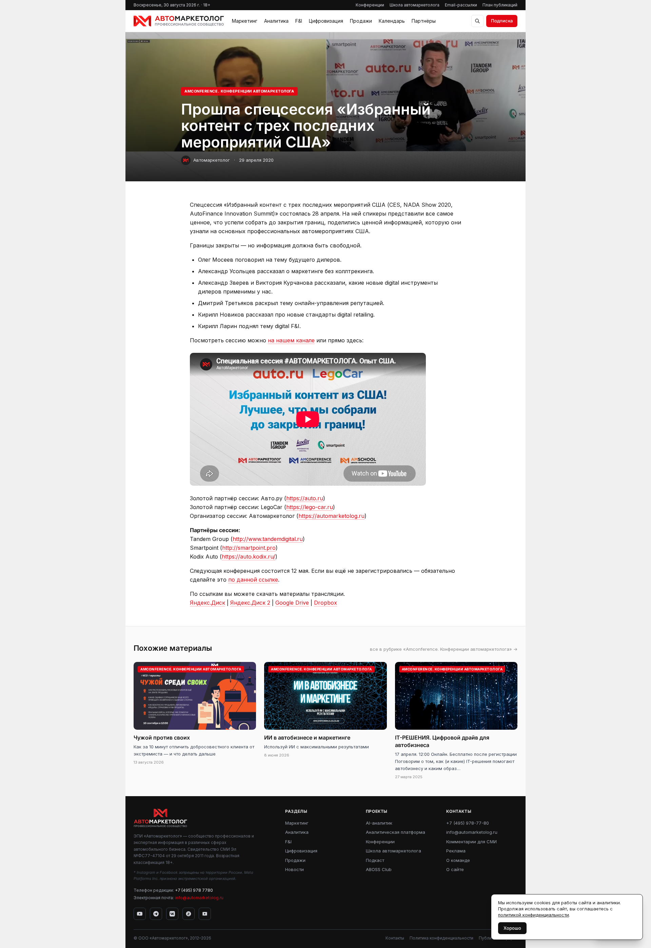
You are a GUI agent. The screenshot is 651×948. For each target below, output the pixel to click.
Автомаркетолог (211, 160)
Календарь (392, 21)
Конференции (370, 4)
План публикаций (499, 4)
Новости (294, 869)
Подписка (502, 20)
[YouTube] (140, 914)
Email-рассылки (461, 4)
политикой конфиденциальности (533, 914)
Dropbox (325, 602)
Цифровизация (326, 21)
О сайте (455, 869)
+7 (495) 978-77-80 (467, 823)
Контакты (395, 938)
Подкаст (375, 860)
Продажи (361, 21)
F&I (298, 21)
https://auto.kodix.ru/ (248, 556)
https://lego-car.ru (309, 507)
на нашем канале (291, 340)
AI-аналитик (379, 823)
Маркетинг (244, 21)
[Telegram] (156, 914)
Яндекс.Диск (207, 602)
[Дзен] (188, 914)
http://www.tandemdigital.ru (268, 539)
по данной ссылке (253, 579)
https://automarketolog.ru (331, 515)
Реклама (456, 850)
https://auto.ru (304, 498)
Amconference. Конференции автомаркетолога (239, 91)
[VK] (172, 914)
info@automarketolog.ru (199, 897)
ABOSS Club (379, 869)
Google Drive (292, 602)
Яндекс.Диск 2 (250, 602)
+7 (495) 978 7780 (194, 890)
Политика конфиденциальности (441, 938)
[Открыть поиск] (477, 21)
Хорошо (512, 928)
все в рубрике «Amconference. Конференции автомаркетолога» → (443, 649)
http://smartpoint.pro (249, 547)
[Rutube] (205, 914)
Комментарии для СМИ (471, 841)
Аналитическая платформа (395, 832)
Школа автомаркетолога (414, 4)
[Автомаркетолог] (179, 21)
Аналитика (276, 21)
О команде (458, 860)
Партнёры (424, 21)
